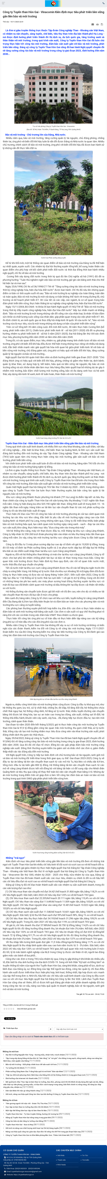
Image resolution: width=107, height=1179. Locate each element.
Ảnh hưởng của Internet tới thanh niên (22, 1078)
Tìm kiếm (85, 1160)
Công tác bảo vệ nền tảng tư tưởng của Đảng (24, 1121)
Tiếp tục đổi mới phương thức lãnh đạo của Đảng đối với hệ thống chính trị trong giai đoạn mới (45, 1075)
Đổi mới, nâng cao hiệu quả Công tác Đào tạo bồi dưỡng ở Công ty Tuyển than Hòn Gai (42, 1094)
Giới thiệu (60, 1155)
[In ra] (97, 24)
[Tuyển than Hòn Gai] (53, 3)
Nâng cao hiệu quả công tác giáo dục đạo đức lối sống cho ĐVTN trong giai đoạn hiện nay (43, 1132)
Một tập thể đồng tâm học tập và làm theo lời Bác (26, 1110)
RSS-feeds (61, 1165)
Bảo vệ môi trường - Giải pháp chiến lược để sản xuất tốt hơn (31, 1064)
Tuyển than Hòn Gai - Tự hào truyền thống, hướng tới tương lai (32, 1114)
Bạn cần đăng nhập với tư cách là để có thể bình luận (37, 1037)
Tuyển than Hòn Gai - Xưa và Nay (19, 1125)
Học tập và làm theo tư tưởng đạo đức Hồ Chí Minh (27, 1107)
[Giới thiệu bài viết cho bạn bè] (93, 24)
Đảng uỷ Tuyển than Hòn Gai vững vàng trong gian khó (28, 1118)
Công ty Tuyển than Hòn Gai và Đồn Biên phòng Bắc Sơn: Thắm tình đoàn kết (37, 1135)
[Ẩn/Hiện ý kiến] (50, 1029)
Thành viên (61, 1160)
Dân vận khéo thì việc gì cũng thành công (23, 1091)
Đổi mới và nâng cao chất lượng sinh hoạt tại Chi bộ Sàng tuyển (32, 1128)
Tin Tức (85, 1155)
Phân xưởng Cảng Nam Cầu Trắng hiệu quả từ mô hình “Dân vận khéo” (35, 1071)
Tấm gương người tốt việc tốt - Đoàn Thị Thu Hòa (26, 1103)
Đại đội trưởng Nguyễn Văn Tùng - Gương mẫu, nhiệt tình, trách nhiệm (35, 1055)
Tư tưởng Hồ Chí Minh (15, 1068)
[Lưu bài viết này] (102, 24)
